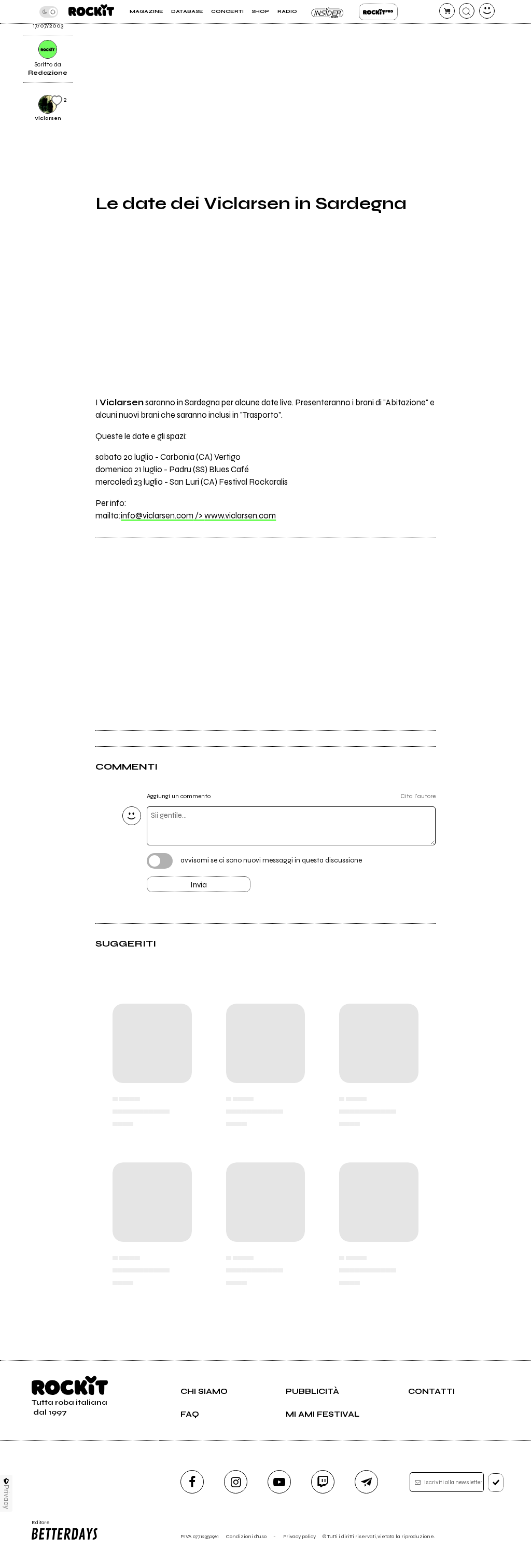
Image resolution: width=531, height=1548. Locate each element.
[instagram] (235, 1482)
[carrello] (447, 11)
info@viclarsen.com (162, 516)
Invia (198, 884)
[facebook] (192, 1482)
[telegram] (366, 1482)
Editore (38, 1525)
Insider (328, 12)
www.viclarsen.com (240, 516)
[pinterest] (455, 35)
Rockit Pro (378, 12)
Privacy (6, 1497)
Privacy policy (299, 1536)
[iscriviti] (496, 1482)
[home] (91, 11)
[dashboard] (487, 11)
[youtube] (279, 1482)
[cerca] (466, 11)
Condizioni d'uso (246, 1536)
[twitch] (322, 1482)
